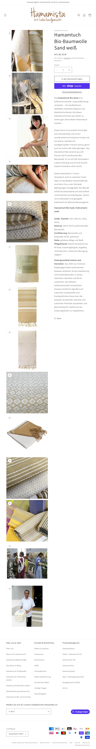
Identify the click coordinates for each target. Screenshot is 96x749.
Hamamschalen (69, 671)
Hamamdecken (69, 648)
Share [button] (59, 318)
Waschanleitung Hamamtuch (18, 691)
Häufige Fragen (40, 688)
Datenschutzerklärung (59, 743)
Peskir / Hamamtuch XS (72, 654)
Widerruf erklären (41, 648)
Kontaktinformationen (82, 745)
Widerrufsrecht (45, 743)
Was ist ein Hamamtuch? (16, 654)
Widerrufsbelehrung (42, 677)
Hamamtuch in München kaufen (16, 678)
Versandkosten (40, 671)
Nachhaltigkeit (40, 694)
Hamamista (20, 743)
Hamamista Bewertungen (16, 660)
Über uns (10, 648)
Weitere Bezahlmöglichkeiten (72, 92)
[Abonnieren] (48, 712)
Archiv (65, 688)
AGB (71, 743)
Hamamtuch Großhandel (16, 671)
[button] (5, 15)
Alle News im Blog (13, 665)
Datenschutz (39, 660)
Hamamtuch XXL (69, 660)
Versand (67, 58)
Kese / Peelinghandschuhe (73, 677)
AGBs (36, 665)
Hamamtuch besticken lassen (18, 685)
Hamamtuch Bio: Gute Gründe (18, 697)
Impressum (39, 654)
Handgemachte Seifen (71, 682)
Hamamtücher (68, 665)
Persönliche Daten (41, 682)
